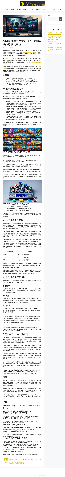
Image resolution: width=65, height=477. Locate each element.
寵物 (49, 9)
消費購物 (44, 9)
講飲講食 (38, 9)
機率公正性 (21, 459)
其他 (58, 9)
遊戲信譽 (35, 459)
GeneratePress (42, 475)
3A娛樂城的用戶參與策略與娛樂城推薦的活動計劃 (14, 462)
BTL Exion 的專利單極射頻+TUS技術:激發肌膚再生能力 (15, 463)
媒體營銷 (6, 9)
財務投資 (19, 9)
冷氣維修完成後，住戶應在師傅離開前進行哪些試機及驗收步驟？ (55, 49)
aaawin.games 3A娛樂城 (29, 52)
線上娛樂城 (30, 459)
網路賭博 (25, 459)
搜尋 (49, 16)
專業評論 (16, 459)
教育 (54, 9)
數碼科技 (12, 9)
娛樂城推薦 (11, 459)
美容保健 (31, 9)
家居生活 (25, 9)
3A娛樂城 (6, 58)
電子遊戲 (6, 460)
